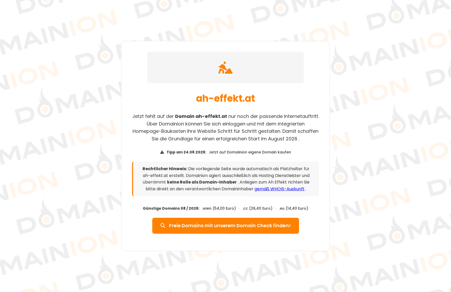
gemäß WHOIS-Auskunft (279, 189)
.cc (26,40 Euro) (257, 208)
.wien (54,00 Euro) (219, 208)
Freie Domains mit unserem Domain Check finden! (229, 225)
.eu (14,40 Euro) (293, 208)
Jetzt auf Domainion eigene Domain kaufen (250, 152)
